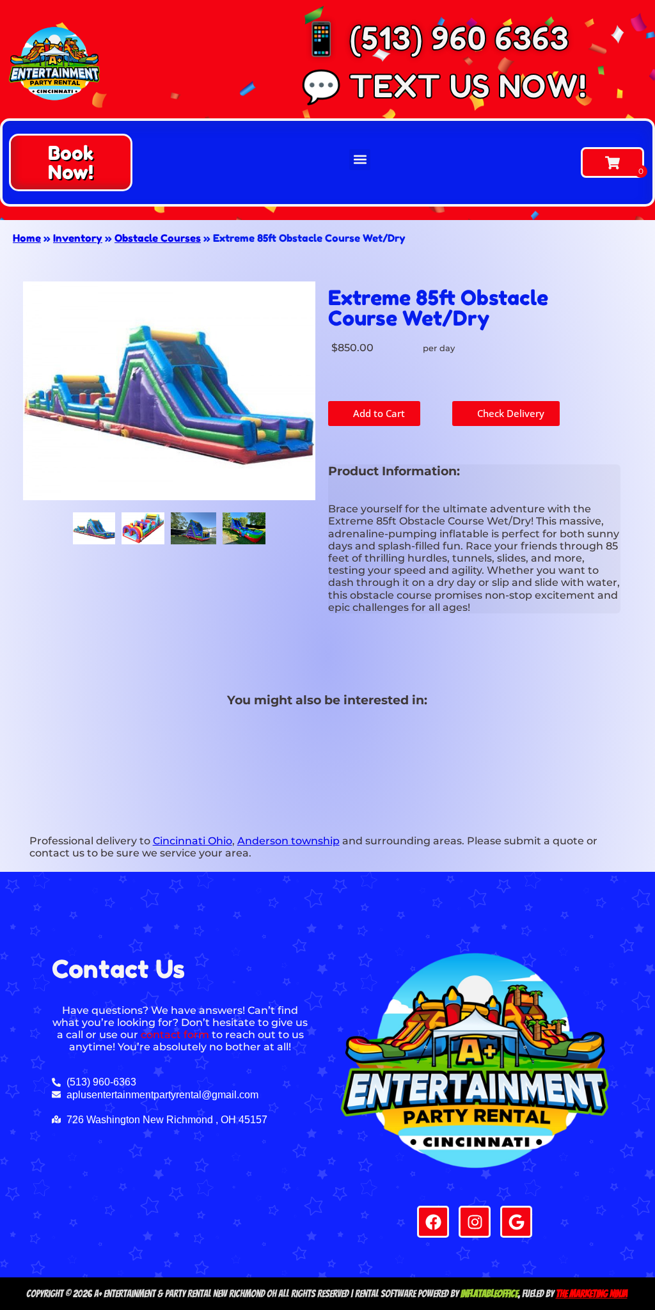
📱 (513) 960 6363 (435, 38)
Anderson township (288, 841)
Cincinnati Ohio (192, 841)
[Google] (516, 1222)
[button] (70, 162)
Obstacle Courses (157, 238)
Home (27, 238)
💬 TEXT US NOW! (444, 86)
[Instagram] (475, 1222)
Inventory (77, 238)
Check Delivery (509, 413)
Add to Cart (378, 413)
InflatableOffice (489, 1293)
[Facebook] (433, 1222)
